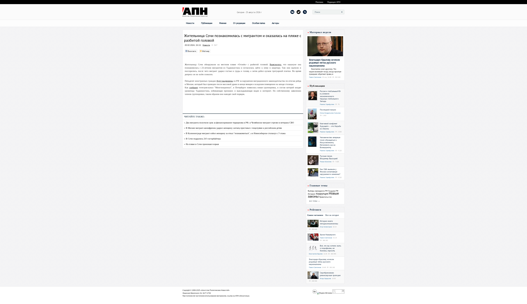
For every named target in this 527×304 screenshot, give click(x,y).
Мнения (222, 23)
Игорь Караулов (325, 278)
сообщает (193, 87)
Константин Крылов (316, 254)
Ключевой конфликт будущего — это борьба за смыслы (330, 126)
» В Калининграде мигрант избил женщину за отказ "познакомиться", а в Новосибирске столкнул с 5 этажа (234, 133)
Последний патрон (328, 109)
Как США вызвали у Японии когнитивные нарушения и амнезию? (330, 171)
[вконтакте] (292, 12)
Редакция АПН (333, 2)
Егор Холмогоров (326, 227)
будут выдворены (225, 81)
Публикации (206, 23)
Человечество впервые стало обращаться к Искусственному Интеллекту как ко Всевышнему (330, 142)
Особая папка (258, 23)
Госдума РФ (333, 191)
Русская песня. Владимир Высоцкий (328, 157)
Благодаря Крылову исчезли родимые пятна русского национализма (324, 62)
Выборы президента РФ (318, 191)
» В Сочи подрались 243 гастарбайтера (202, 138)
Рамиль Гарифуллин (327, 104)
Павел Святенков (315, 77)
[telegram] (299, 12)
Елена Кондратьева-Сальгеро (330, 113)
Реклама (319, 2)
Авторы (275, 23)
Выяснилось (275, 64)
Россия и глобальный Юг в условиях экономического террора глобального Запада (330, 96)
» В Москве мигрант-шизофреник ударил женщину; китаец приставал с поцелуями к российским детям (233, 127)
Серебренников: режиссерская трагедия (330, 274)
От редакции (239, 23)
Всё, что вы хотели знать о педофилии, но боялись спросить (330, 248)
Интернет (312, 194)
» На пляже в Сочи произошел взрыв (201, 144)
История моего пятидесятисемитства (329, 222)
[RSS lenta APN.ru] (305, 12)
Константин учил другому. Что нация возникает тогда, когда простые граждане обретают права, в (325, 71)
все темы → (314, 201)
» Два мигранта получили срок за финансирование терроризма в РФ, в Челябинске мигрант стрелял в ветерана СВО (239, 122)
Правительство (325, 197)
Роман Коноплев (325, 161)
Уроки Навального (328, 234)
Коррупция (322, 193)
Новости (190, 23)
